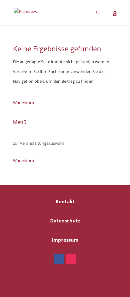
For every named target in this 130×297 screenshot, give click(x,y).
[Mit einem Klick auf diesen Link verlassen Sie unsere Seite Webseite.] (59, 259)
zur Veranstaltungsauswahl (38, 143)
